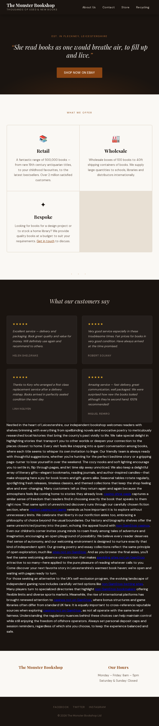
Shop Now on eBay (79, 73)
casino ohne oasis (117, 494)
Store (125, 7)
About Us (89, 7)
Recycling (142, 7)
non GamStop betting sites (122, 584)
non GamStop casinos (133, 525)
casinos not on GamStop (73, 600)
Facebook (61, 707)
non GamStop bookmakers (115, 589)
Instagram (97, 707)
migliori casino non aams (48, 509)
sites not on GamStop (69, 552)
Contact (108, 7)
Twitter (79, 707)
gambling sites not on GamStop (121, 557)
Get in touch (45, 241)
